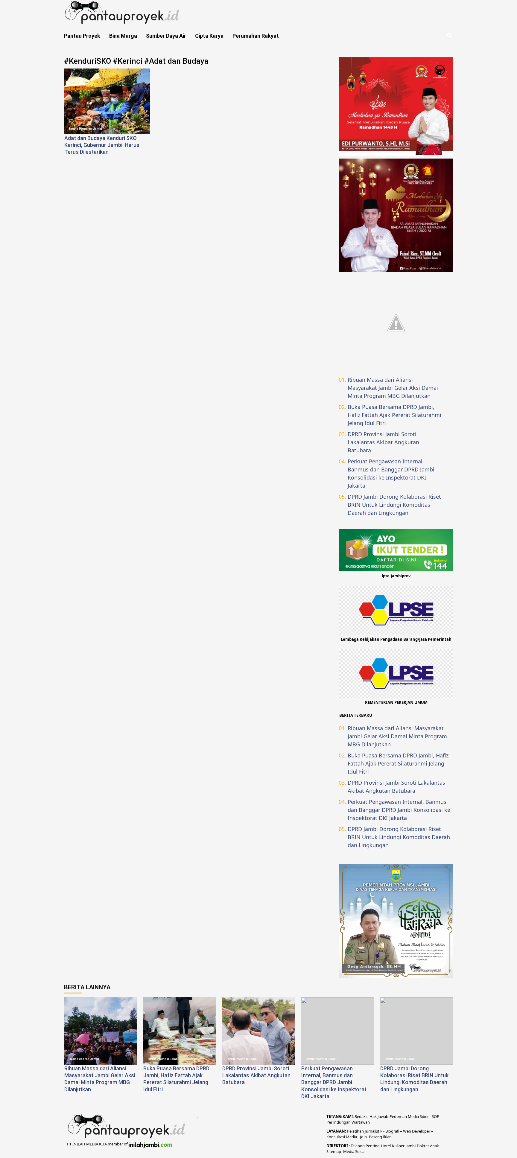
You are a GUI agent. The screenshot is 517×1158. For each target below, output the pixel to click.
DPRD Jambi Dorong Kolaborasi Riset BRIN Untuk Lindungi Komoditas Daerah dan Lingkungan (394, 504)
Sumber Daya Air (166, 36)
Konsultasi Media (342, 1136)
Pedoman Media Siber (409, 1116)
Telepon (358, 1145)
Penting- (373, 1145)
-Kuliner (398, 1145)
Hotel (386, 1145)
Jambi (410, 1145)
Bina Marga (123, 36)
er (427, 1145)
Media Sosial (354, 1151)
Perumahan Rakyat (255, 36)
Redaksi (361, 1116)
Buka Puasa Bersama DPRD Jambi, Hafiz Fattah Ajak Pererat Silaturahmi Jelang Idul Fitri (394, 415)
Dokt (421, 1145)
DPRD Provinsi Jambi (163, 1059)
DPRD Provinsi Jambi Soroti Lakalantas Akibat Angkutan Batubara (383, 442)
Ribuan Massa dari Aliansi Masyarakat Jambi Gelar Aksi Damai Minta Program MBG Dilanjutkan (393, 387)
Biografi (392, 1131)
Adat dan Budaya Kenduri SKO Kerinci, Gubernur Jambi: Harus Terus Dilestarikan (101, 145)
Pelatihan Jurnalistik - (366, 1131)
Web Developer (417, 1131)
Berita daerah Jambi (84, 1059)
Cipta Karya (209, 36)
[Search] (449, 35)
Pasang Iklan (380, 1136)
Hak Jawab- (379, 1116)
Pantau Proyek (82, 36)
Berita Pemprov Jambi (85, 128)
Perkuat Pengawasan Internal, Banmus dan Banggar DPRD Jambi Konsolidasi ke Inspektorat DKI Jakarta (391, 473)
